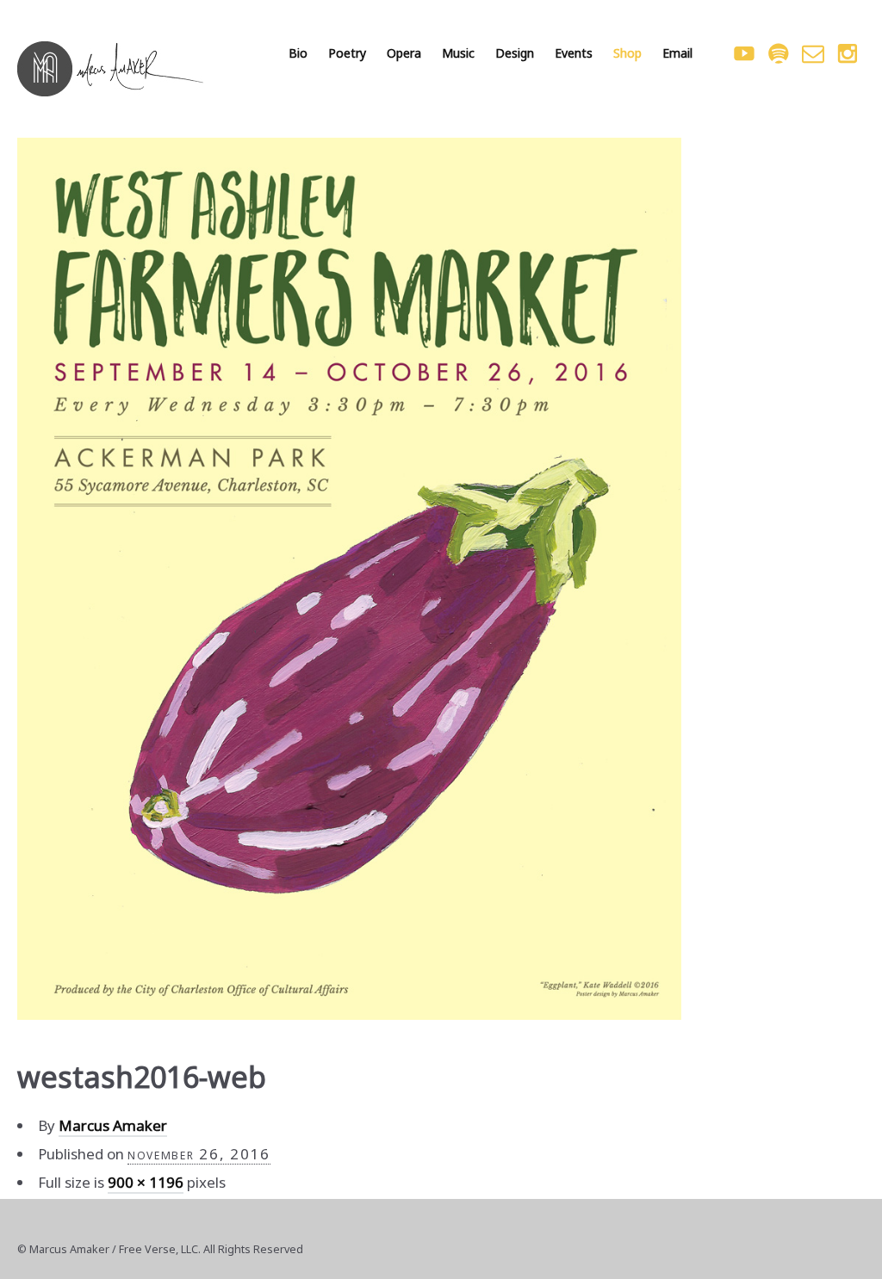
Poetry (347, 53)
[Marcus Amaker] (110, 68)
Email (677, 53)
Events (574, 53)
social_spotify (778, 53)
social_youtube (744, 53)
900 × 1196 (145, 1182)
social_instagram (847, 53)
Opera (404, 53)
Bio (298, 53)
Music (458, 53)
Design (514, 53)
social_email (813, 53)
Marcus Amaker (113, 1125)
